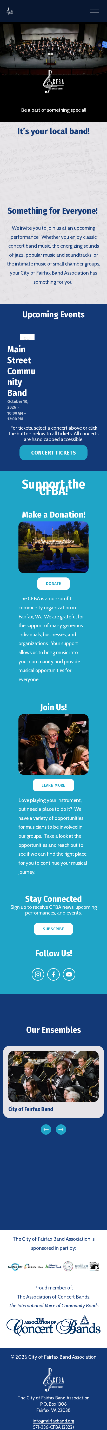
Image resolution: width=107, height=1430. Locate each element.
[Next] (61, 1129)
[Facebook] (53, 974)
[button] (53, 168)
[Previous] (46, 1129)
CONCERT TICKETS (53, 452)
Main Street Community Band (21, 371)
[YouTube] (69, 974)
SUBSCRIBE (53, 929)
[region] (53, 1090)
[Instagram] (38, 974)
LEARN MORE (53, 785)
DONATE (53, 583)
